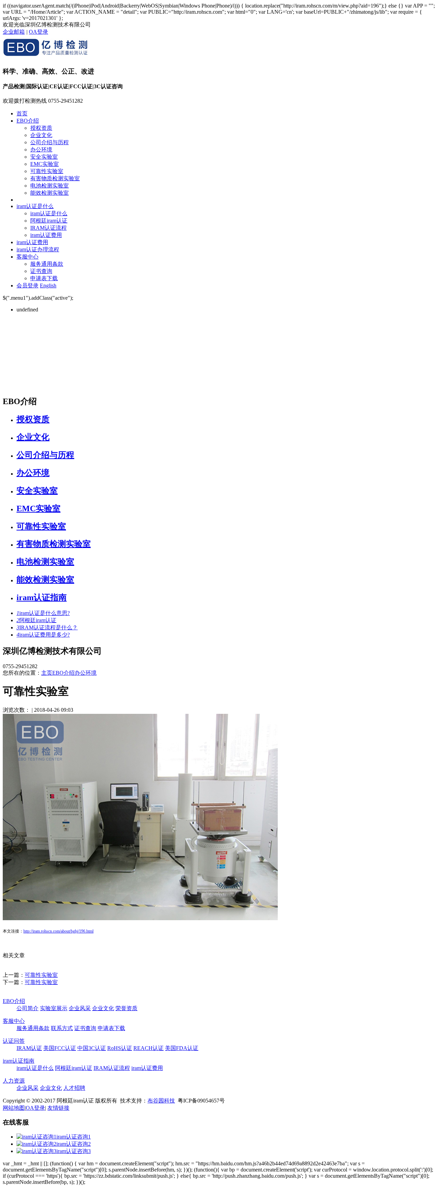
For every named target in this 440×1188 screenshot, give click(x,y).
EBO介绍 (27, 121)
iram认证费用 (46, 235)
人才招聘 (74, 1088)
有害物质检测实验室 (55, 178)
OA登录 (38, 32)
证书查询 (41, 271)
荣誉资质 (127, 1008)
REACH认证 (148, 1048)
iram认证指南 (41, 597)
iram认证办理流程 (37, 249)
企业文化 (41, 135)
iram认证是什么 (35, 206)
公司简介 (27, 1008)
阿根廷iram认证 (48, 221)
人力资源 (14, 1081)
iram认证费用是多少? (43, 635)
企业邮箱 (14, 32)
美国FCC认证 (59, 1048)
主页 (46, 673)
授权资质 (41, 128)
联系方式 (62, 1028)
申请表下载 (44, 278)
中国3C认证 (91, 1048)
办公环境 (41, 149)
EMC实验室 (44, 164)
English (48, 285)
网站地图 (14, 1108)
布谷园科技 (161, 1101)
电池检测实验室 (49, 186)
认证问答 (14, 1041)
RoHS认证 (119, 1048)
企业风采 (80, 1008)
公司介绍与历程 (49, 142)
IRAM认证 (29, 1048)
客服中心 (27, 257)
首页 (22, 113)
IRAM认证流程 (48, 228)
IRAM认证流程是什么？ (47, 627)
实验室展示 (53, 1008)
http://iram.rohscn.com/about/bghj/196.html (58, 931)
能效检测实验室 (49, 193)
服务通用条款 (46, 264)
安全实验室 (44, 157)
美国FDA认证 (181, 1048)
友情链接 (58, 1108)
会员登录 (27, 285)
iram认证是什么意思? (43, 613)
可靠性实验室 (46, 171)
